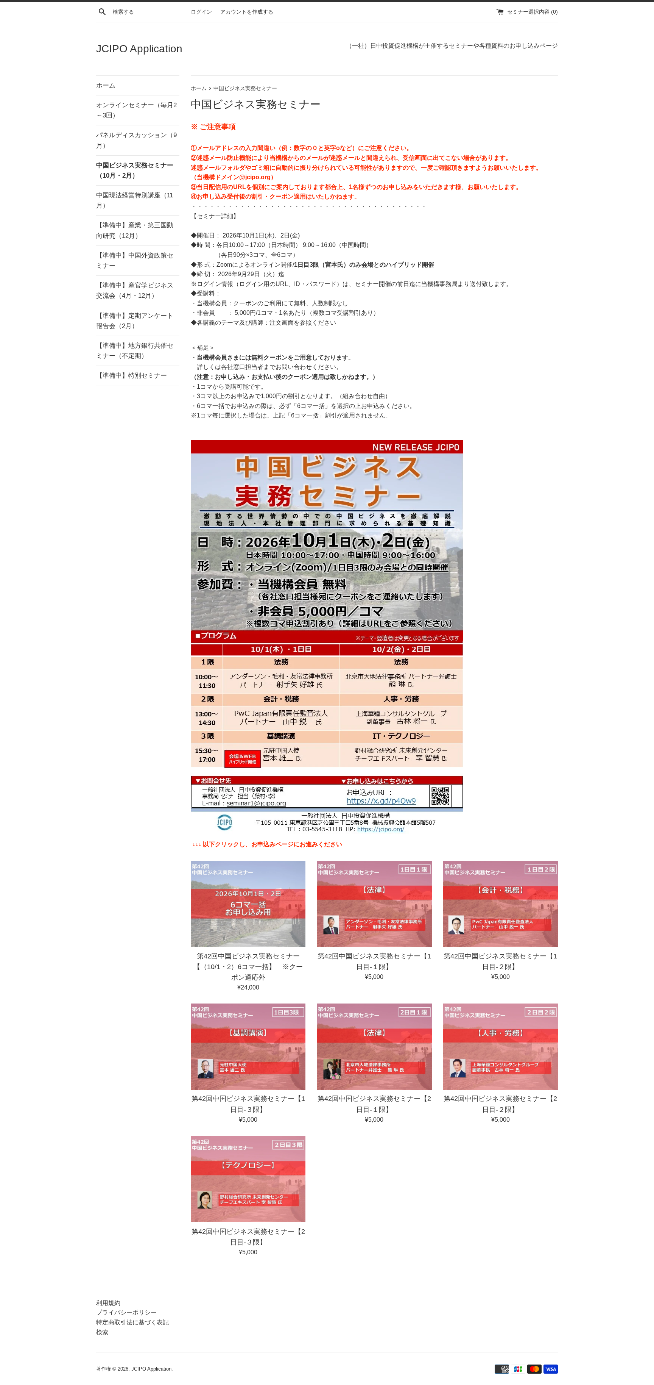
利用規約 (108, 1303)
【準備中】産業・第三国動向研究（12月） (134, 230)
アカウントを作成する (246, 12)
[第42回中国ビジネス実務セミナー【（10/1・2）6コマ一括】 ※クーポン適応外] (248, 904)
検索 (102, 1332)
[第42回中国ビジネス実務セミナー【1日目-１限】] (374, 904)
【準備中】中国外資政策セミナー (134, 260)
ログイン (201, 12)
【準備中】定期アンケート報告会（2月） (134, 321)
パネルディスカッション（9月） (136, 140)
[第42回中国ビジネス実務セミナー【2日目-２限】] (500, 1047)
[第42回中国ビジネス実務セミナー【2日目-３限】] (248, 1179)
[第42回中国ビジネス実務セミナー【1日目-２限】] (500, 904)
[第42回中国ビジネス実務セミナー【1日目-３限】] (248, 1047)
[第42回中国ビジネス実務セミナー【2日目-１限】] (374, 1047)
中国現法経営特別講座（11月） (134, 200)
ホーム (105, 85)
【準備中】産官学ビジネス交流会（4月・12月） (134, 290)
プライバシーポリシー (126, 1312)
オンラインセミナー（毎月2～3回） (136, 110)
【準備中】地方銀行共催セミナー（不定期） (134, 351)
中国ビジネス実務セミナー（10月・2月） (134, 170)
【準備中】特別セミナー (131, 375)
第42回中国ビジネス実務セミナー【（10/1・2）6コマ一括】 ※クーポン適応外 (248, 966)
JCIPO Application (139, 49)
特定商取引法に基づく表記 (132, 1322)
